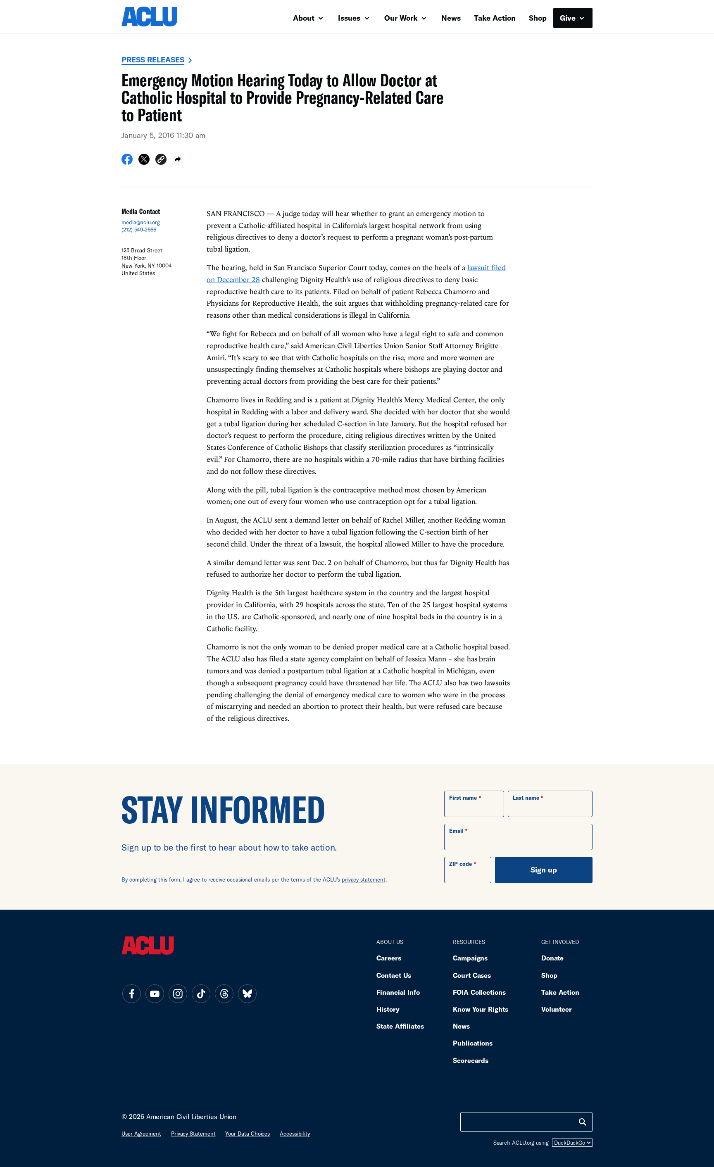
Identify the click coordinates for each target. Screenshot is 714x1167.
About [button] (305, 17)
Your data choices (247, 1133)
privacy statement (364, 879)
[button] (161, 160)
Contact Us (393, 975)
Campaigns (470, 958)
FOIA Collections (479, 992)
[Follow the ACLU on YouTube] (154, 993)
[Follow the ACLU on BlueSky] (247, 993)
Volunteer (556, 1009)
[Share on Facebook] (127, 161)
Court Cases (472, 975)
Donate (552, 958)
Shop (538, 17)
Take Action (495, 17)
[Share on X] (144, 161)
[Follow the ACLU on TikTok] (201, 993)
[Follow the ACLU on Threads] (224, 993)
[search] (583, 1122)
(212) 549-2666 (138, 229)
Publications (473, 1043)
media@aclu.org (140, 222)
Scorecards (470, 1060)
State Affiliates (400, 1026)
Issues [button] (350, 17)
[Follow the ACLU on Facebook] (131, 993)
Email (456, 830)
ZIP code (460, 863)
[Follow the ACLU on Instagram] (178, 993)
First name (463, 797)
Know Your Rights (480, 1009)
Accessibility (295, 1133)
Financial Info (398, 992)
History (387, 1009)
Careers (388, 958)
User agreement (141, 1133)
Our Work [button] (402, 17)
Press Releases (152, 59)
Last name (526, 797)
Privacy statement (193, 1133)
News (451, 17)
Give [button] (569, 17)
